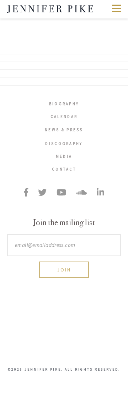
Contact (64, 169)
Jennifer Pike (50, 9)
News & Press (64, 129)
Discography (63, 143)
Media (64, 156)
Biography (64, 103)
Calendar (64, 116)
